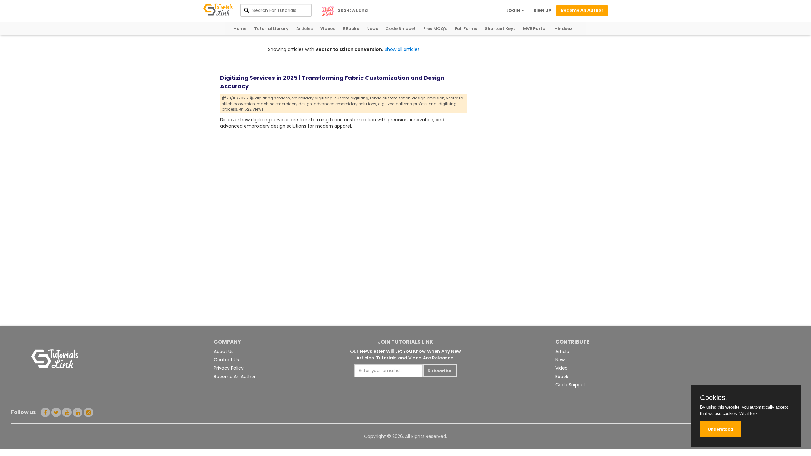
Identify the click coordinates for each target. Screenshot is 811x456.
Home (239, 29)
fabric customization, (390, 98)
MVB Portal (535, 29)
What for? (748, 413)
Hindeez (563, 29)
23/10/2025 (238, 98)
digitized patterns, (395, 103)
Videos (327, 29)
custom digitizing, (351, 98)
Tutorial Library (271, 29)
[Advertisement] (529, 89)
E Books (351, 29)
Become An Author (235, 376)
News (372, 29)
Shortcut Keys (500, 29)
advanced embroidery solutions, (345, 103)
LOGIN (513, 11)
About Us (223, 351)
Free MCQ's (435, 29)
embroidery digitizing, (312, 98)
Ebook (561, 376)
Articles (304, 29)
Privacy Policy (229, 368)
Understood (720, 429)
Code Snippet (401, 29)
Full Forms (466, 29)
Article (562, 351)
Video (561, 368)
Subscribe (439, 371)
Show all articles (402, 49)
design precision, (428, 98)
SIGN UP (542, 11)
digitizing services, (273, 98)
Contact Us (226, 360)
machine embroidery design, (285, 103)
